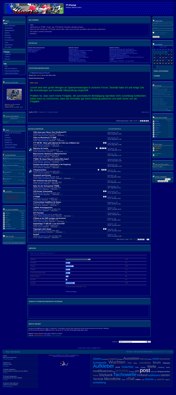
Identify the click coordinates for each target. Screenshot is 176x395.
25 (103, 148)
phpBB (58, 355)
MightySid (43, 182)
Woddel (43, 166)
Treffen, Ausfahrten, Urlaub (46, 178)
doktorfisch (158, 132)
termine (122, 370)
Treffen (137, 367)
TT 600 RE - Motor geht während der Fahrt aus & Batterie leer (126, 57)
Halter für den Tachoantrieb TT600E (46, 186)
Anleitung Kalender (33, 50)
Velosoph (43, 133)
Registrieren (9, 45)
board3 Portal (81, 348)
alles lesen (145, 112)
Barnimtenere (45, 160)
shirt (143, 379)
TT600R (111, 59)
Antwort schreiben (53, 112)
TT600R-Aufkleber (15, 371)
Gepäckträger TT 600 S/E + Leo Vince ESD (121, 61)
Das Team (8, 47)
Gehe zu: (115, 341)
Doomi (43, 144)
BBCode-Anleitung (11, 68)
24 (100, 148)
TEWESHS (44, 214)
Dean (42, 155)
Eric (156, 136)
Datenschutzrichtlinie (11, 73)
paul (7, 217)
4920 (22, 213)
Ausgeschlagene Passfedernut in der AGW (80, 50)
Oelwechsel (154, 371)
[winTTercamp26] (14, 99)
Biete (39, 199)
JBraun (157, 128)
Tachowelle (125, 374)
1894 (22, 222)
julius (7, 222)
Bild (114, 371)
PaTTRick (8, 226)
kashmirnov (14, 118)
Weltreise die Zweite (40, 148)
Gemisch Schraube (74, 58)
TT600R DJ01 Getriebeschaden (77, 61)
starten (165, 375)
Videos (123, 379)
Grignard (113, 143)
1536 (22, 226)
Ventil (155, 358)
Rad (129, 363)
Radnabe (166, 363)
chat (130, 378)
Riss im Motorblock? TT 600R (117, 54)
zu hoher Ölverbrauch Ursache (77, 55)
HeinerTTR (44, 236)
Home (10, 357)
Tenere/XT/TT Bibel (11, 145)
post (145, 370)
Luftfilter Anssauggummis (116, 58)
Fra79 (156, 134)
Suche (40, 189)
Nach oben (148, 114)
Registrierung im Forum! (34, 49)
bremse (149, 379)
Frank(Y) (8, 219)
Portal (7, 352)
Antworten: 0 (42, 112)
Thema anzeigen (71, 291)
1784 (22, 224)
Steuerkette (164, 359)
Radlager (143, 367)
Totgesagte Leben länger (42, 229)
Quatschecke (42, 151)
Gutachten (127, 366)
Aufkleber (8, 54)
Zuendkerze (105, 359)
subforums (154, 375)
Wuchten (116, 362)
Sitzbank (106, 375)
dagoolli (8, 213)
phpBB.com (8, 142)
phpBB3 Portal (96, 348)
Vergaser (120, 359)
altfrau (42, 150)
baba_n (43, 203)
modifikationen (103, 371)
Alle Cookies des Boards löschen (143, 351)
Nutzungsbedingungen (12, 71)
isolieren (167, 379)
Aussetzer (131, 358)
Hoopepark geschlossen (42, 175)
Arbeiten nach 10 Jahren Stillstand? (79, 57)
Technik (40, 146)
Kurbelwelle (99, 362)
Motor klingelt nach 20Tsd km (77, 59)
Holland (142, 375)
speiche (161, 379)
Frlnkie (169, 110)
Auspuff (36, 234)
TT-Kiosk (7, 137)
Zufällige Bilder (11, 82)
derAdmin (11, 105)
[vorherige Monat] (153, 47)
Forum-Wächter (56, 335)
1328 (22, 228)
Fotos (95, 375)
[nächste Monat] (172, 47)
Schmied (8, 224)
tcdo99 (7, 135)
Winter (150, 359)
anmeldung (99, 382)
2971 (22, 219)
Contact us (7, 364)
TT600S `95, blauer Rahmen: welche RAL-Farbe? (123, 50)
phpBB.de (72, 356)
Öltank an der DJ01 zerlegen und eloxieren (50, 218)
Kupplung (113, 359)
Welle (151, 366)
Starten (97, 358)
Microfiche (112, 379)
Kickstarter (132, 371)
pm (137, 371)
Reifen (135, 363)
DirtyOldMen (47, 335)
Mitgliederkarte (9, 30)
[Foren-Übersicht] (34, 8)
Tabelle (168, 367)
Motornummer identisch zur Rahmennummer (121, 51)
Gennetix (43, 209)
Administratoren (38, 335)
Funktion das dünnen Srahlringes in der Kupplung (123, 53)
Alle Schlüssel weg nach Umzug (45, 180)
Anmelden (158, 21)
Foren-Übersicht (10, 26)
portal (118, 367)
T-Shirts (7, 57)
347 (148, 239)
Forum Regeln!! (32, 51)
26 (105, 148)
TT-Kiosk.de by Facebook (13, 133)
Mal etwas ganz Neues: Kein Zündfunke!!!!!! (121, 49)
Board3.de (8, 140)
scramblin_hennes (11, 228)
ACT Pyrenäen (38, 213)
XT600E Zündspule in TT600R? (77, 53)
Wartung (40, 162)
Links (6, 42)
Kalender (8, 35)
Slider (112, 175)
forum (157, 362)
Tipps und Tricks (43, 135)
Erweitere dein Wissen (10, 384)
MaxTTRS (158, 125)
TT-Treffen (8, 37)
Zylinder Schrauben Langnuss (77, 51)
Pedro (7, 215)
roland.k (112, 191)
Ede (111, 170)
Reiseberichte (9, 40)
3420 (22, 217)
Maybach (43, 187)
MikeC (43, 171)
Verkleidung (161, 367)
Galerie (7, 33)
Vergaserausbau (73, 49)
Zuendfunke (145, 363)
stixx (42, 198)
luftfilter (138, 379)
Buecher (7, 59)
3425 (22, 215)
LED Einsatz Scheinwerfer (42, 191)
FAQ (6, 66)
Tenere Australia (10, 147)
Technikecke (9, 28)
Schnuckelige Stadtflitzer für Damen (119, 55)
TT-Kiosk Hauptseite (12, 378)
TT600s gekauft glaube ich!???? (78, 54)
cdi (155, 379)
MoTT (42, 225)
